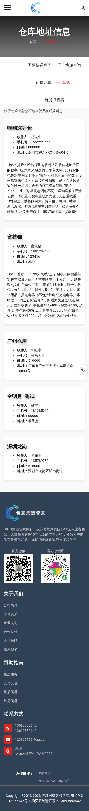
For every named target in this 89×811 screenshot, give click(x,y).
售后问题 (11, 692)
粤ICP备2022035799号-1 (56, 781)
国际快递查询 (39, 65)
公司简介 (11, 605)
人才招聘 (11, 641)
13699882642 (26, 725)
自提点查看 (54, 99)
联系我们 (11, 649)
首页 (33, 42)
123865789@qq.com (31, 739)
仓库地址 (65, 82)
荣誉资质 (11, 614)
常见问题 (11, 701)
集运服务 (11, 674)
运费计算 (43, 82)
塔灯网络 (45, 773)
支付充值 (11, 683)
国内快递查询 (69, 65)
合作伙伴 (11, 632)
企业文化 (11, 623)
